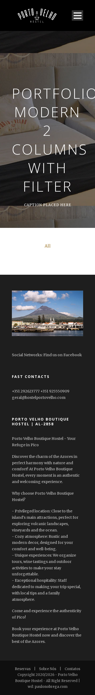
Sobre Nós (47, 669)
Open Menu (77, 15)
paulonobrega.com (51, 686)
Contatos (72, 669)
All (48, 246)
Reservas (23, 669)
